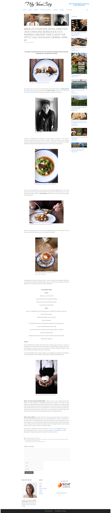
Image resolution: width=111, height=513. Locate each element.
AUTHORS (69, 10)
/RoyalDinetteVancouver (52, 432)
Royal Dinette (27, 88)
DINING (36, 10)
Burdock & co (33, 439)
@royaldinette (39, 432)
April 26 (28, 439)
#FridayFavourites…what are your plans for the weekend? (35, 441)
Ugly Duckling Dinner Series (63, 439)
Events (30, 438)
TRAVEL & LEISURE (45, 10)
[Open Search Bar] (87, 10)
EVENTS (55, 10)
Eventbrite (32, 346)
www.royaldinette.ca (57, 430)
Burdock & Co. (60, 90)
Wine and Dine (36, 438)
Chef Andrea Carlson (39, 439)
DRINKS (62, 10)
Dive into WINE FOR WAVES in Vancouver (32, 440)
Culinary (26, 438)
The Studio (64, 511)
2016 (26, 439)
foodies (32, 438)
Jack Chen (34, 90)
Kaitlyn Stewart (46, 282)
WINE (30, 10)
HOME (24, 10)
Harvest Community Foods (48, 439)
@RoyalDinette (27, 432)
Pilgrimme (37, 193)
